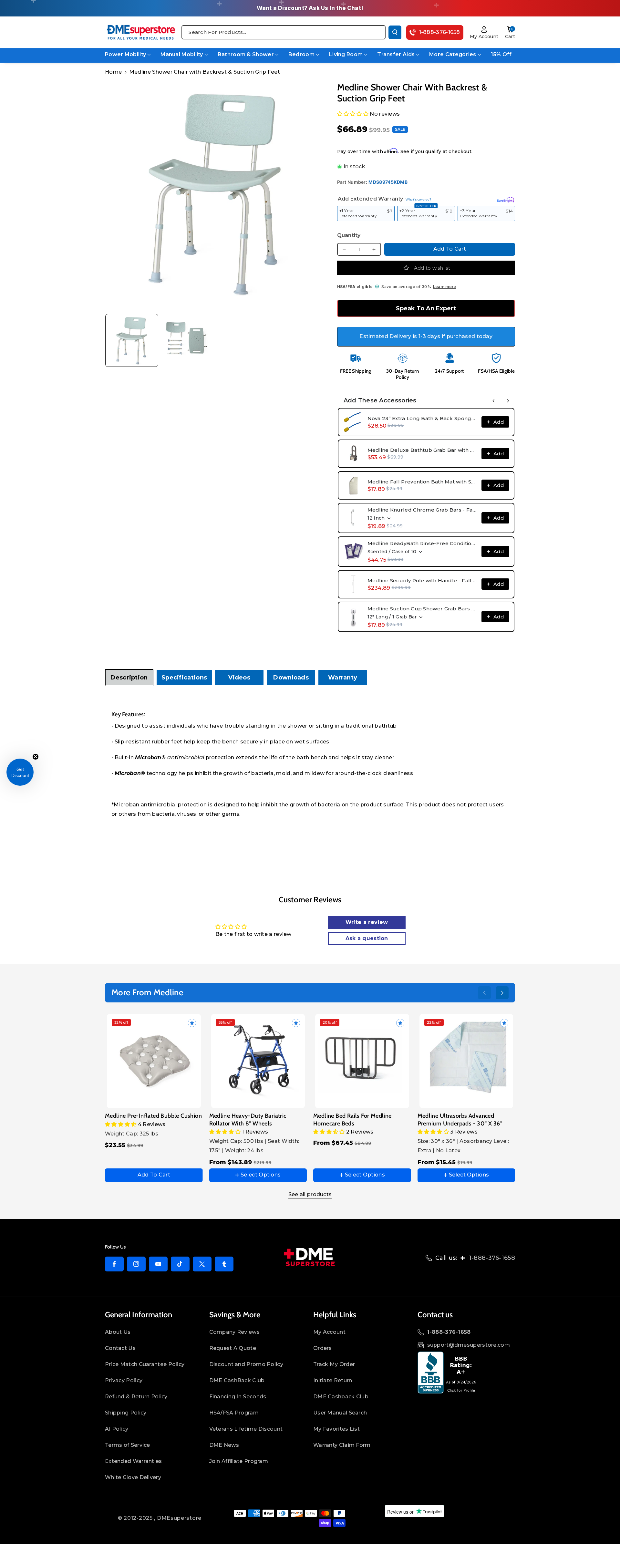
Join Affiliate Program (238, 1461)
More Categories (452, 54)
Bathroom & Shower (246, 54)
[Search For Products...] (394, 32)
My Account (329, 1332)
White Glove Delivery (133, 1477)
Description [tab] (129, 677)
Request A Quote (232, 1348)
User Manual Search (340, 1413)
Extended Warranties (133, 1461)
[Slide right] (502, 992)
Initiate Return (332, 1380)
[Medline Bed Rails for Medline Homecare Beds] (362, 1061)
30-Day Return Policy (402, 374)
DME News (224, 1445)
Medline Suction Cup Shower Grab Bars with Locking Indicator (422, 609)
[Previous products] (494, 400)
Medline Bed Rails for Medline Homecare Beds (352, 1120)
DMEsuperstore (179, 1518)
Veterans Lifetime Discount (246, 1429)
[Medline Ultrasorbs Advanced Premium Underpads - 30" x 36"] (466, 1061)
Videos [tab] (239, 677)
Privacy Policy (123, 1380)
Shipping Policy (126, 1413)
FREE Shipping (355, 371)
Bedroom (301, 54)
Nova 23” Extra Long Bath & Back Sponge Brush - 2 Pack (422, 418)
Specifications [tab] (184, 677)
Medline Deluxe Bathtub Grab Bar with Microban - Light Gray (422, 450)
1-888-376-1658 (492, 1257)
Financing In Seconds (237, 1397)
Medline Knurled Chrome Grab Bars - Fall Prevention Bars (422, 510)
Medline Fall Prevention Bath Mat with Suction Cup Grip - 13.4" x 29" (422, 482)
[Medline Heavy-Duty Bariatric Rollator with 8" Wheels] (258, 1061)
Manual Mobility (181, 54)
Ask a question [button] (367, 938)
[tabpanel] (310, 766)
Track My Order (334, 1364)
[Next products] (508, 400)
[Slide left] (484, 992)
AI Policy (117, 1429)
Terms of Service (127, 1445)
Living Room (346, 54)
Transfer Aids (396, 54)
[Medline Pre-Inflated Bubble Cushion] (154, 1061)
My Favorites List (336, 1429)
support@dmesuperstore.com (468, 1345)
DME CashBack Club (237, 1380)
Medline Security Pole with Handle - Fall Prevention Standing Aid (422, 580)
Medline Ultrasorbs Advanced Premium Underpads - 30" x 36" (460, 1120)
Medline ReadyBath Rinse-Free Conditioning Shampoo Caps (422, 543)
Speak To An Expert (426, 308)
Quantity (348, 235)
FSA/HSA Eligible (496, 371)
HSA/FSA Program (234, 1413)
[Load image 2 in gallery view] (187, 340)
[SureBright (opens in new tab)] (505, 198)
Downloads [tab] (291, 677)
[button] (510, 29)
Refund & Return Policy (136, 1397)
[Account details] (484, 29)
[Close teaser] (35, 756)
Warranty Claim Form (342, 1445)
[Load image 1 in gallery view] (131, 340)
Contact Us (120, 1348)
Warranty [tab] (342, 677)
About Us (117, 1332)
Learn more (444, 286)
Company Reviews (234, 1332)
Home (113, 72)
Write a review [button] (367, 922)
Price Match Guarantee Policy (144, 1364)
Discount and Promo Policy (246, 1364)
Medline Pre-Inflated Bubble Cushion (153, 1116)
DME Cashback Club (340, 1397)
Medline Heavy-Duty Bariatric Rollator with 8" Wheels (247, 1120)
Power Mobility (125, 54)
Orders (322, 1348)
